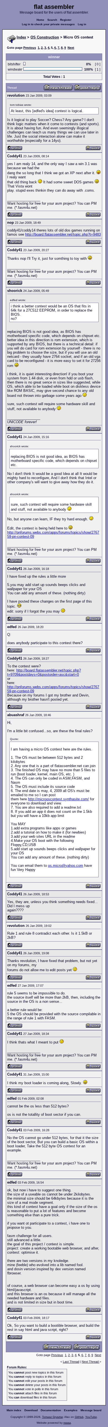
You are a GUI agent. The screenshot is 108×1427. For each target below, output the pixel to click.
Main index (14, 1410)
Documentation (51, 1410)
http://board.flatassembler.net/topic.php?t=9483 (63, 234)
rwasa (67, 1422)
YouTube (91, 1416)
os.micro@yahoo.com (65, 865)
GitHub (79, 1416)
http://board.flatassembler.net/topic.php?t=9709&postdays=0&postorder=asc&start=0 (44, 672)
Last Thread (71, 1361)
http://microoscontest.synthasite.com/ (58, 799)
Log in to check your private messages (48, 24)
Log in (82, 24)
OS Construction (44, 37)
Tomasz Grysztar (52, 1416)
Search (52, 19)
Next (71, 47)
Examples (71, 1410)
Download (31, 1410)
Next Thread (90, 1361)
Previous (29, 47)
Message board (91, 1410)
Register (65, 19)
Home (40, 19)
